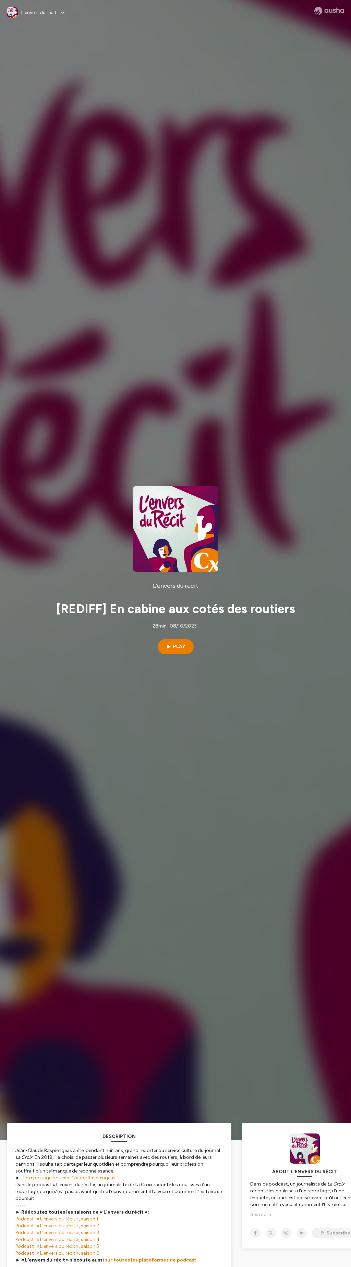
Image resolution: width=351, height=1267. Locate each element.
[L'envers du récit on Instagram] (286, 1233)
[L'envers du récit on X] (271, 1233)
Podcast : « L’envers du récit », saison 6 (57, 1253)
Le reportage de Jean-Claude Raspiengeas (69, 1178)
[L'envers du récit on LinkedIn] (301, 1233)
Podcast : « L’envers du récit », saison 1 (56, 1219)
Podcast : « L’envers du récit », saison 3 (57, 1233)
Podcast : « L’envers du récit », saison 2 (57, 1226)
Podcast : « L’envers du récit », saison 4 (57, 1239)
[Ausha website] (329, 11)
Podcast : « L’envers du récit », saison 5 (57, 1246)
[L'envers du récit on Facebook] (255, 1233)
